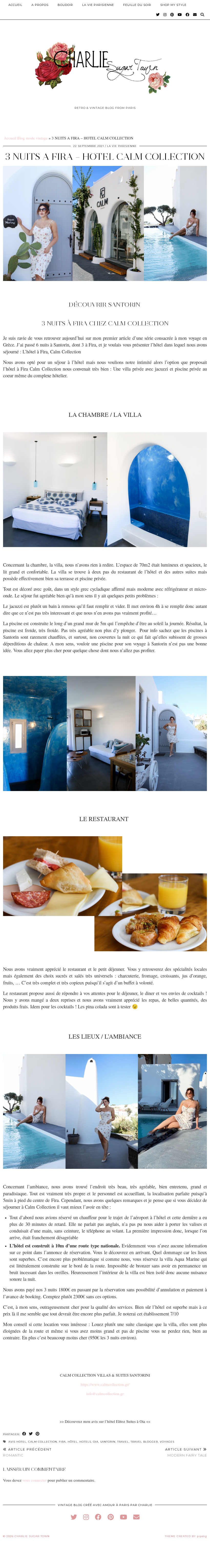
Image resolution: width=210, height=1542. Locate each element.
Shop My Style (173, 5)
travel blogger (144, 1441)
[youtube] (123, 1517)
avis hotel (17, 1441)
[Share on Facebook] (24, 1434)
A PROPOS (40, 5)
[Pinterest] (172, 15)
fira (62, 1441)
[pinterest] (111, 1517)
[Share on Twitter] (31, 1434)
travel (123, 1441)
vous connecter (35, 1480)
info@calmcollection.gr (105, 1393)
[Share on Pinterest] (37, 1434)
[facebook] (98, 1517)
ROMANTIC (27, 1452)
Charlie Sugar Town (32, 1536)
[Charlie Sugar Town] (105, 65)
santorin (108, 1441)
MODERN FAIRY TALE (186, 1452)
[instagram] (86, 1517)
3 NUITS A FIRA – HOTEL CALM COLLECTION (105, 156)
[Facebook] (188, 15)
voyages (167, 1441)
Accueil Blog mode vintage (26, 137)
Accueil (15, 5)
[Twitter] (158, 15)
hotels (85, 1441)
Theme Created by (186, 1536)
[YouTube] (180, 15)
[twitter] (74, 1517)
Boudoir (65, 5)
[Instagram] (165, 15)
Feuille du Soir (137, 5)
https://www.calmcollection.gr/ (105, 1384)
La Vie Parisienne (98, 5)
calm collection (42, 1441)
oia (95, 1441)
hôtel (73, 1441)
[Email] (195, 15)
